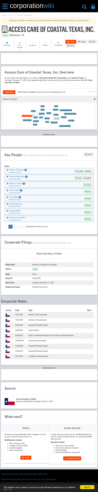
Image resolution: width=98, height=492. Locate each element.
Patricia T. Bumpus (55, 109)
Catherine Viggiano (64, 117)
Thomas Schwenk (47, 118)
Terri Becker (56, 106)
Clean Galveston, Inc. (71, 120)
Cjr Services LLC (56, 118)
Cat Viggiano (42, 106)
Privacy (16, 474)
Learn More (9, 92)
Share (82, 42)
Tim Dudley (14, 197)
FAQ (45, 474)
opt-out (81, 20)
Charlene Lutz (35, 124)
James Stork (35, 117)
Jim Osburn (41, 117)
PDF (93, 42)
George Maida (42, 109)
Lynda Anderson (15, 204)
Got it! (87, 487)
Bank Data (32, 474)
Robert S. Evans (49, 113)
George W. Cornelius (41, 113)
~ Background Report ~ (15, 172)
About (40, 474)
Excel (71, 45)
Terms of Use (6, 474)
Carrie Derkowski (56, 114)
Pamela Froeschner (18, 177)
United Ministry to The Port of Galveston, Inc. (66, 110)
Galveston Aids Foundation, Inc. (27, 120)
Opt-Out (23, 474)
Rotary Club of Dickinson (54, 122)
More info (8, 489)
